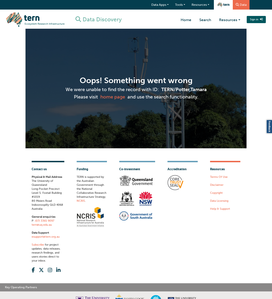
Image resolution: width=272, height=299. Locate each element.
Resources (228, 20)
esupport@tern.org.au (46, 236)
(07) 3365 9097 (44, 220)
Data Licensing (219, 201)
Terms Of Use (219, 177)
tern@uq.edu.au (42, 224)
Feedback (269, 126)
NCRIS (81, 201)
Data (243, 5)
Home (186, 20)
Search (205, 20)
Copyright (216, 193)
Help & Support (220, 208)
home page (112, 97)
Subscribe (38, 244)
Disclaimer (216, 185)
